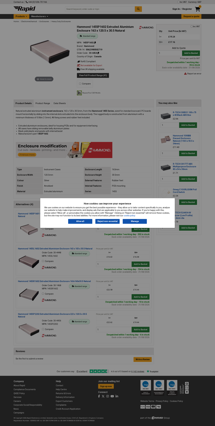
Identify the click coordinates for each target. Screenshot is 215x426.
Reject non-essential (108, 221)
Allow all (80, 221)
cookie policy (129, 215)
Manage (135, 221)
